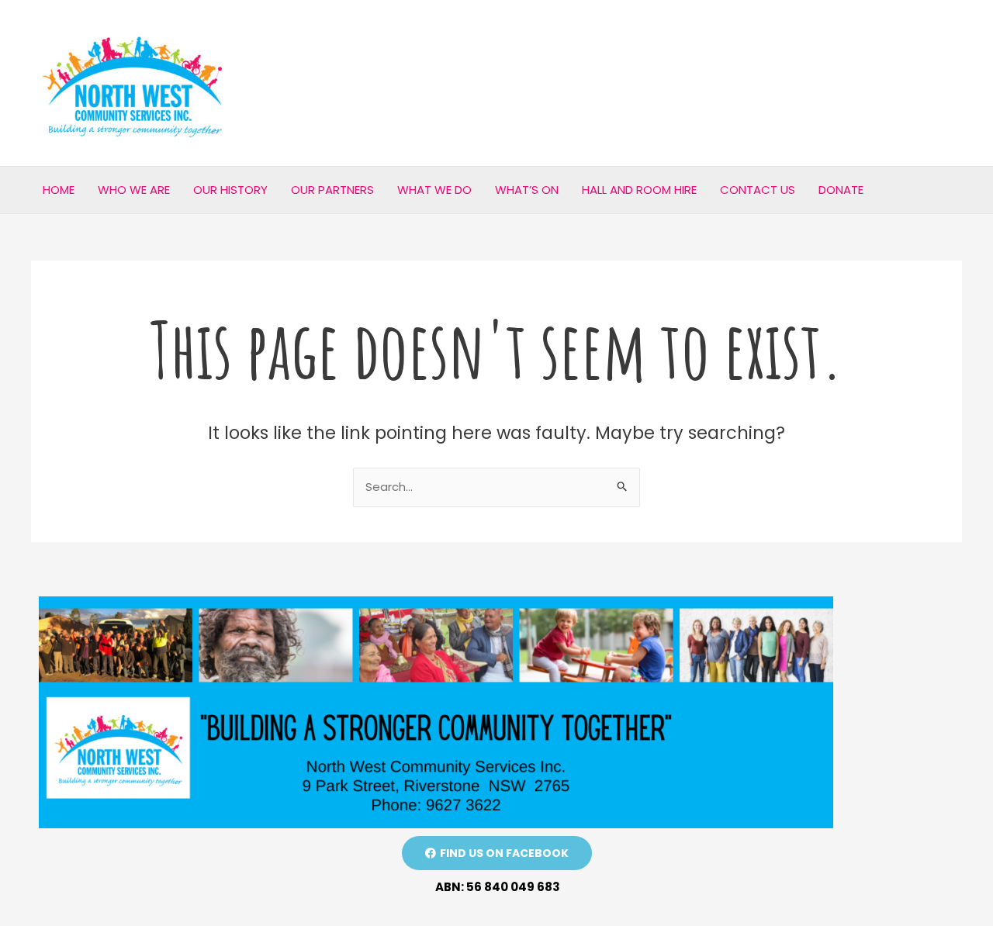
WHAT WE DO (434, 189)
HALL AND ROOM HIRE (639, 189)
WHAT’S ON (527, 189)
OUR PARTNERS (332, 189)
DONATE (840, 189)
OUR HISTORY (230, 189)
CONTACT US (757, 189)
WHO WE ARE (134, 189)
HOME (58, 189)
